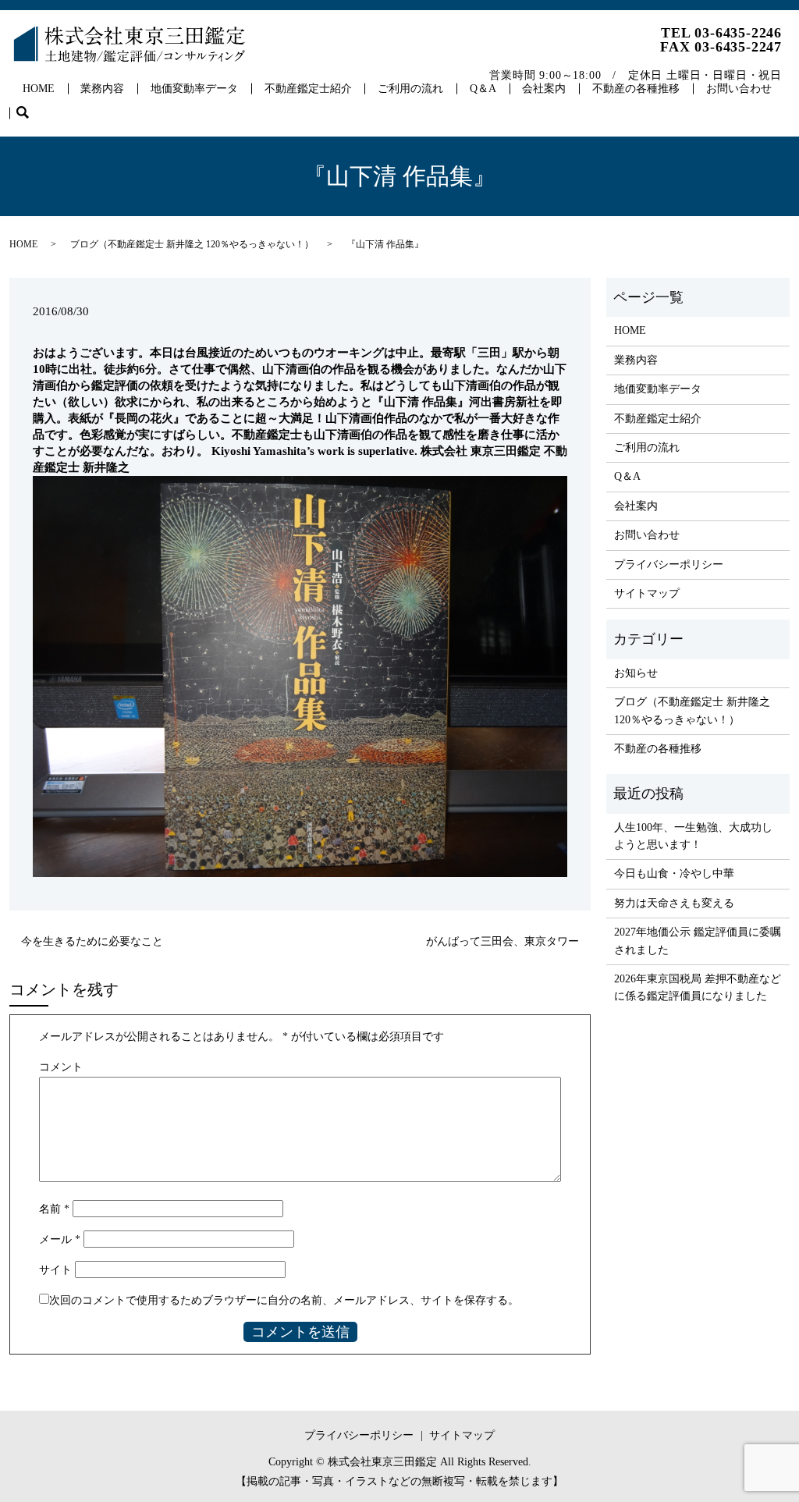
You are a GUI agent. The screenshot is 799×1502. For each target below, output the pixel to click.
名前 (54, 1209)
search (29, 113)
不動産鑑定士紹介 (308, 88)
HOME (39, 88)
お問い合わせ (739, 88)
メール (59, 1239)
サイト (55, 1270)
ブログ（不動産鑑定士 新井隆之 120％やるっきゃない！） (192, 244)
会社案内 (544, 88)
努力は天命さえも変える (674, 903)
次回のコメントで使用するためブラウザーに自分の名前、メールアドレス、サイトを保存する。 (284, 1300)
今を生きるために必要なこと (92, 941)
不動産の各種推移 (636, 88)
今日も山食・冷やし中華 (674, 873)
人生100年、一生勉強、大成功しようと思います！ (693, 836)
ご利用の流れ (410, 88)
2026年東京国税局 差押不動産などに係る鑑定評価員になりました (697, 987)
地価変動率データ (194, 88)
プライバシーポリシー (668, 564)
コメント (61, 1067)
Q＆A (483, 88)
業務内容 (102, 88)
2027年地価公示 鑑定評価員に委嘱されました (697, 940)
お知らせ (636, 673)
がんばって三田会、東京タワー (502, 941)
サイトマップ (647, 593)
